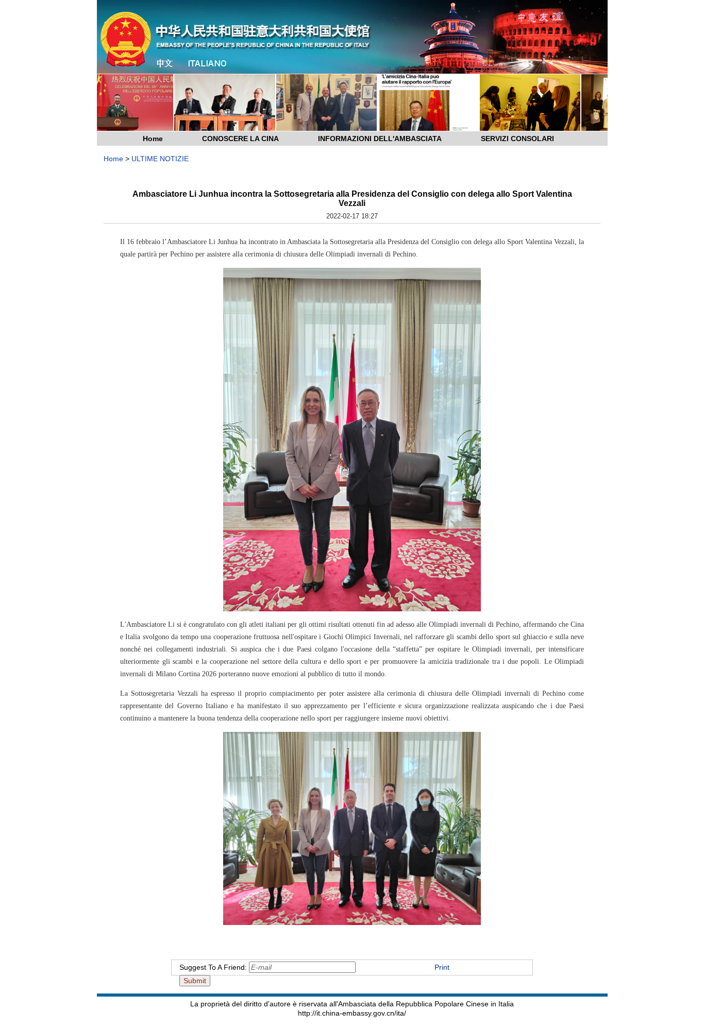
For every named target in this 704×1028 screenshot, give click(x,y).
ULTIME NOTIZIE (160, 159)
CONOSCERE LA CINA (240, 138)
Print (441, 967)
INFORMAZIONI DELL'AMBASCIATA (380, 138)
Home (153, 138)
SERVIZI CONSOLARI (517, 138)
